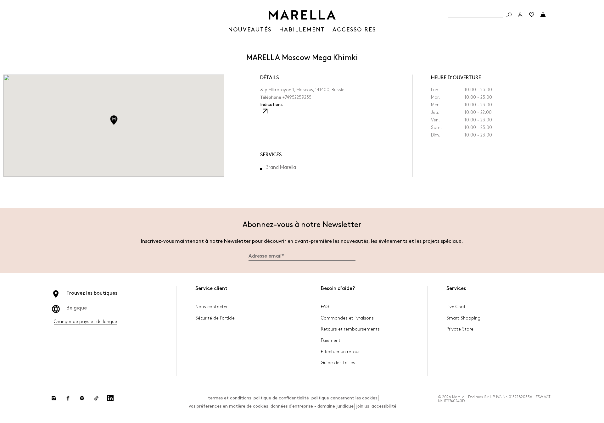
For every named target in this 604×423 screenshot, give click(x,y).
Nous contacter (211, 307)
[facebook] (68, 398)
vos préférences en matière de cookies (228, 406)
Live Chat (456, 307)
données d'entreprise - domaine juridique (312, 406)
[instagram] (54, 398)
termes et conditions (229, 398)
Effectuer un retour (340, 352)
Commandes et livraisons (347, 318)
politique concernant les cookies (344, 398)
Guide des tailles (338, 363)
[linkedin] (110, 398)
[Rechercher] (509, 15)
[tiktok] (96, 398)
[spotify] (82, 398)
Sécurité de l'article (215, 318)
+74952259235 (296, 97)
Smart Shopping (463, 318)
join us (362, 406)
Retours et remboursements (350, 329)
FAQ (325, 307)
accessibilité (384, 406)
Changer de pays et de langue (85, 322)
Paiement (330, 340)
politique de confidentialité (281, 398)
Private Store (459, 329)
